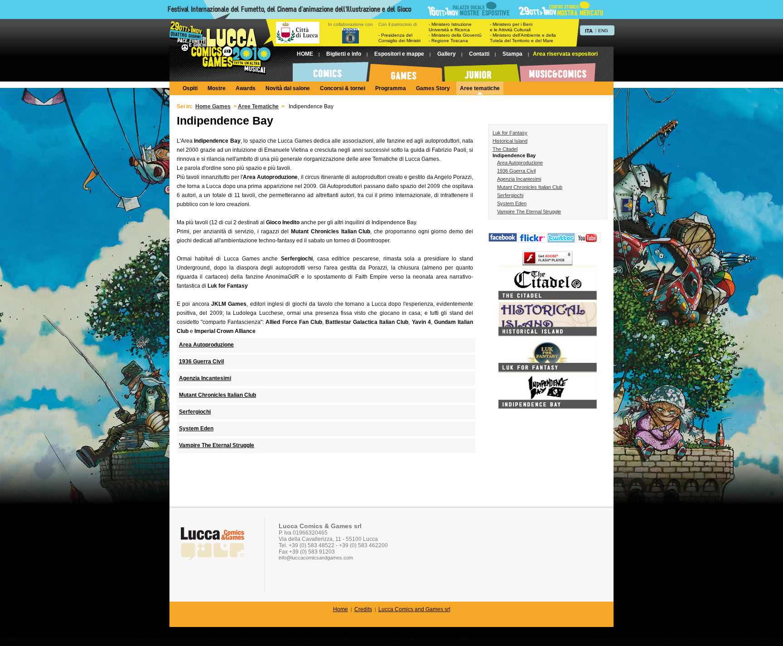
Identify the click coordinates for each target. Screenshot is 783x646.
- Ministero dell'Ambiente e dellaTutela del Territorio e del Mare (523, 38)
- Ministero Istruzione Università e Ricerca (450, 27)
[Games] (406, 70)
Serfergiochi (510, 195)
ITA (589, 31)
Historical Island (510, 141)
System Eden (512, 203)
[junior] (482, 70)
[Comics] (330, 70)
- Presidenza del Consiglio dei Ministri (399, 38)
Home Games (213, 106)
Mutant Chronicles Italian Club (529, 187)
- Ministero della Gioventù (455, 35)
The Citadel (505, 149)
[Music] (557, 70)
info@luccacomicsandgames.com (316, 557)
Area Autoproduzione (520, 162)
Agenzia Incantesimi (519, 179)
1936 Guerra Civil (516, 171)
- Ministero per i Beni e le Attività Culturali (511, 27)
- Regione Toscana (448, 40)
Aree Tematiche (258, 106)
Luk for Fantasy (510, 132)
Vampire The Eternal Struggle (529, 211)
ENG (603, 30)
